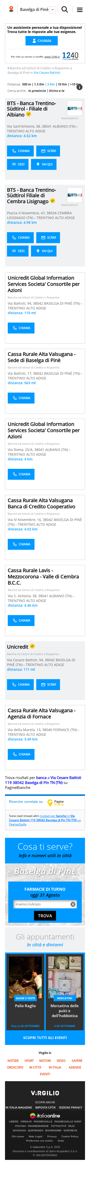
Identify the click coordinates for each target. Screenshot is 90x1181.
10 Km (62, 84)
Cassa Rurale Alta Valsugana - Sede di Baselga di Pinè (42, 357)
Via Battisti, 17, (20, 373)
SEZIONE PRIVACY (70, 1107)
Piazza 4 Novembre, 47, (26, 213)
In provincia (37, 90)
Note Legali (35, 1136)
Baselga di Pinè (34, 9)
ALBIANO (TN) (64, 126)
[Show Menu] (79, 10)
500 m (26, 84)
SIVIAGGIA (19, 1130)
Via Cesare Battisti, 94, (26, 660)
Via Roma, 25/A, (21, 449)
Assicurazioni (69, 118)
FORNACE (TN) (65, 729)
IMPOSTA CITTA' (45, 1107)
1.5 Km (39, 84)
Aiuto (61, 1140)
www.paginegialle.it (59, 803)
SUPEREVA (70, 1130)
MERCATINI (64, 998)
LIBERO (13, 1121)
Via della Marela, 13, (25, 729)
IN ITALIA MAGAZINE (19, 1107)
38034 (51, 213)
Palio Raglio (25, 1005)
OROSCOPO (15, 1067)
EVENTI (45, 1074)
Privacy (52, 1136)
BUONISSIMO (53, 1130)
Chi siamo (18, 1136)
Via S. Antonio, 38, (23, 595)
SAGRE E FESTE (25, 998)
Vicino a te (56, 90)
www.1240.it (52, 56)
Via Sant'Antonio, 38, (24, 126)
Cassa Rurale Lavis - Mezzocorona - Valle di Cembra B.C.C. (43, 576)
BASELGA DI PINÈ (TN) (62, 303)
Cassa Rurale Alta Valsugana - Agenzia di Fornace (42, 713)
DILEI (71, 1126)
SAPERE (77, 1061)
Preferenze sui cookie (39, 1140)
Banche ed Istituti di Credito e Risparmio (34, 297)
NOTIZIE (13, 1061)
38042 (38, 303)
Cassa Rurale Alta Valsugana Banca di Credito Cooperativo (41, 503)
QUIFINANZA (35, 1130)
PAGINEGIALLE (43, 1121)
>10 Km (75, 84)
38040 (47, 729)
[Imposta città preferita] (11, 9)
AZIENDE (75, 1067)
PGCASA (20, 1126)
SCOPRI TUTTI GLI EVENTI (45, 1037)
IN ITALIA (55, 1067)
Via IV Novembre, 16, (25, 519)
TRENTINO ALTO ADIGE (26, 131)
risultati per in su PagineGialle (45, 820)
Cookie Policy (70, 1136)
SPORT (29, 1061)
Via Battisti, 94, (20, 303)
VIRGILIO (26, 1121)
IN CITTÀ (35, 1067)
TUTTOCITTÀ (58, 1126)
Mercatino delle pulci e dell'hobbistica (64, 1010)
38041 (47, 126)
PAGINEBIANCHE (38, 1126)
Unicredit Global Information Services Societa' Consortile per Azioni (44, 284)
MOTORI (45, 1061)
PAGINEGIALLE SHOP (67, 1121)
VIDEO (61, 1061)
